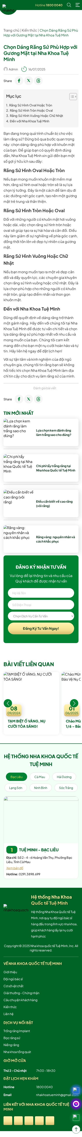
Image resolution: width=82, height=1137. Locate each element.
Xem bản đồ (14, 868)
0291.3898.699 (29, 874)
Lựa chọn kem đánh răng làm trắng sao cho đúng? (53, 432)
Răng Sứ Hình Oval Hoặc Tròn (30, 105)
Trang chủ (11, 30)
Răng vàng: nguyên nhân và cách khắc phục (55, 539)
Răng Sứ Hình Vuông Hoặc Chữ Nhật (36, 116)
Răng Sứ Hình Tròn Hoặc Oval (31, 110)
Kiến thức (29, 30)
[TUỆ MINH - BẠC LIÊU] (41, 819)
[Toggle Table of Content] (71, 96)
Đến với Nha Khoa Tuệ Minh (29, 121)
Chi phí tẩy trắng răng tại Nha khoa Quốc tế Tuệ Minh (55, 468)
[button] (7, 703)
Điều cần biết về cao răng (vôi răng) (54, 503)
